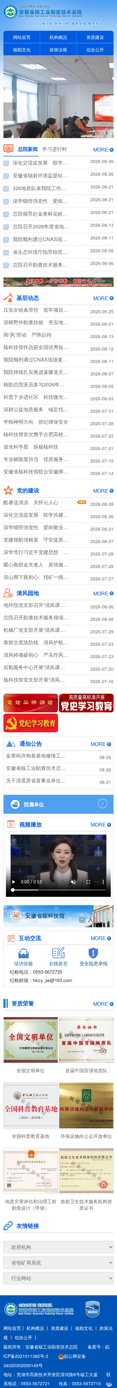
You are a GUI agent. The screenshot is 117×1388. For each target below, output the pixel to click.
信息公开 (95, 49)
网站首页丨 (14, 1328)
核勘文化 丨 (86, 1328)
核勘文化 (22, 49)
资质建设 (95, 37)
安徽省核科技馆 (45, 915)
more (100, 149)
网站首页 (22, 37)
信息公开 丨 (26, 1337)
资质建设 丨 (62, 1328)
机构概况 (58, 37)
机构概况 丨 (38, 1328)
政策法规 (58, 49)
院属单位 (34, 804)
